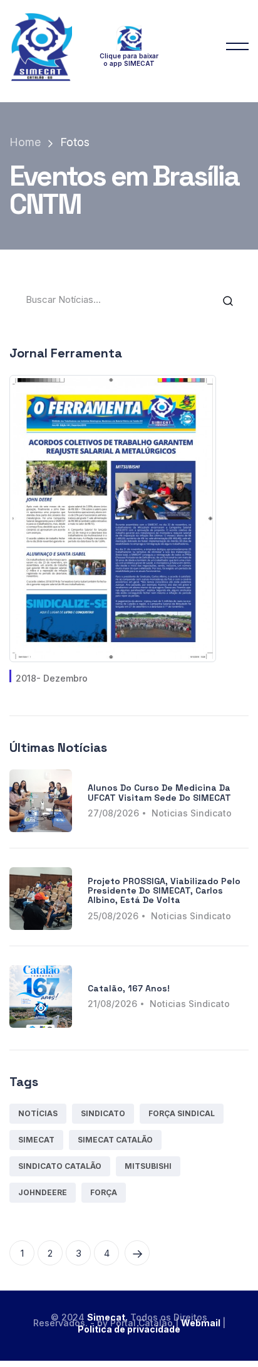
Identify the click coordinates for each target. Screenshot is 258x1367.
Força (103, 1192)
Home (25, 142)
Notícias (38, 1113)
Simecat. (107, 1317)
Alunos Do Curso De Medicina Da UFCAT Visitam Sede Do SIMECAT (159, 792)
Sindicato (103, 1113)
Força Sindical (181, 1113)
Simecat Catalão (115, 1139)
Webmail (201, 1322)
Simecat (36, 1139)
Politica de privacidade (129, 1329)
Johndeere (42, 1192)
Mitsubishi (148, 1166)
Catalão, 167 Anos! (129, 988)
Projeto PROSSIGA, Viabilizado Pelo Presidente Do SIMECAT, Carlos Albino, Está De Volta (164, 890)
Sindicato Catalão (59, 1166)
